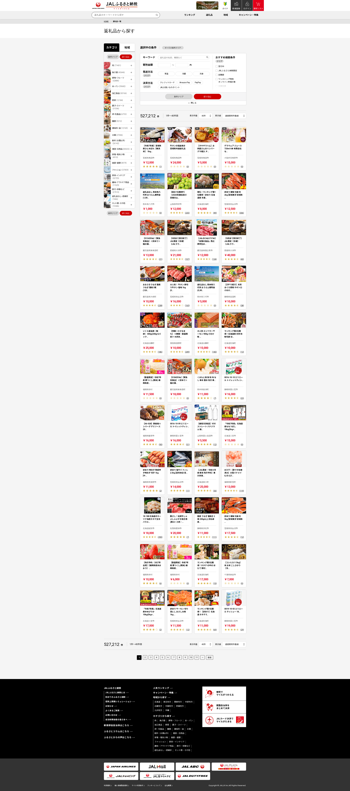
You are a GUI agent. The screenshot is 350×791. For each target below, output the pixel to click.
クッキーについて (154, 785)
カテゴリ (111, 47)
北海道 (157, 702)
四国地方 (180, 706)
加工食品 (158, 725)
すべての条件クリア (173, 48)
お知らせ (109, 706)
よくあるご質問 (112, 710)
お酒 (189, 729)
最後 (210, 657)
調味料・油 (179, 729)
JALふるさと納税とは (115, 692)
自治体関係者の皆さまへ (116, 719)
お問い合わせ (111, 715)
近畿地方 (158, 706)
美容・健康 (176, 737)
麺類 (169, 729)
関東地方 (178, 702)
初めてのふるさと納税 (115, 697)
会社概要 (168, 785)
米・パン (189, 720)
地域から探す (160, 697)
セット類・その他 (182, 750)
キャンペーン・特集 (248, 15)
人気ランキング (161, 688)
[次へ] (202, 657)
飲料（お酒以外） (162, 733)
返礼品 (209, 15)
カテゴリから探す (162, 716)
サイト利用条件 (137, 785)
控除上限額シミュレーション (118, 701)
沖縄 (167, 710)
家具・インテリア (176, 742)
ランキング (189, 15)
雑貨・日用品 (178, 733)
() (160, 167)
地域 (226, 15)
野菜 (167, 725)
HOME (106, 21)
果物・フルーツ (175, 720)
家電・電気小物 (161, 737)
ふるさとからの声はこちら (118, 737)
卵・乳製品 (159, 729)
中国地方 (169, 706)
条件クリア (113, 57)
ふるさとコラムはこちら (116, 731)
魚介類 (162, 720)
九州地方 (158, 710)
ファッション (160, 742)
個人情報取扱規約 (121, 785)
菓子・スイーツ (179, 725)
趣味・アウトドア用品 (164, 746)
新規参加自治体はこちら (116, 725)
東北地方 (167, 702)
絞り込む (126, 57)
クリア (147, 75)
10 (191, 657)
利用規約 (107, 785)
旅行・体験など (183, 746)
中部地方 (189, 702)
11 (197, 657)
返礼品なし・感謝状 (163, 750)
